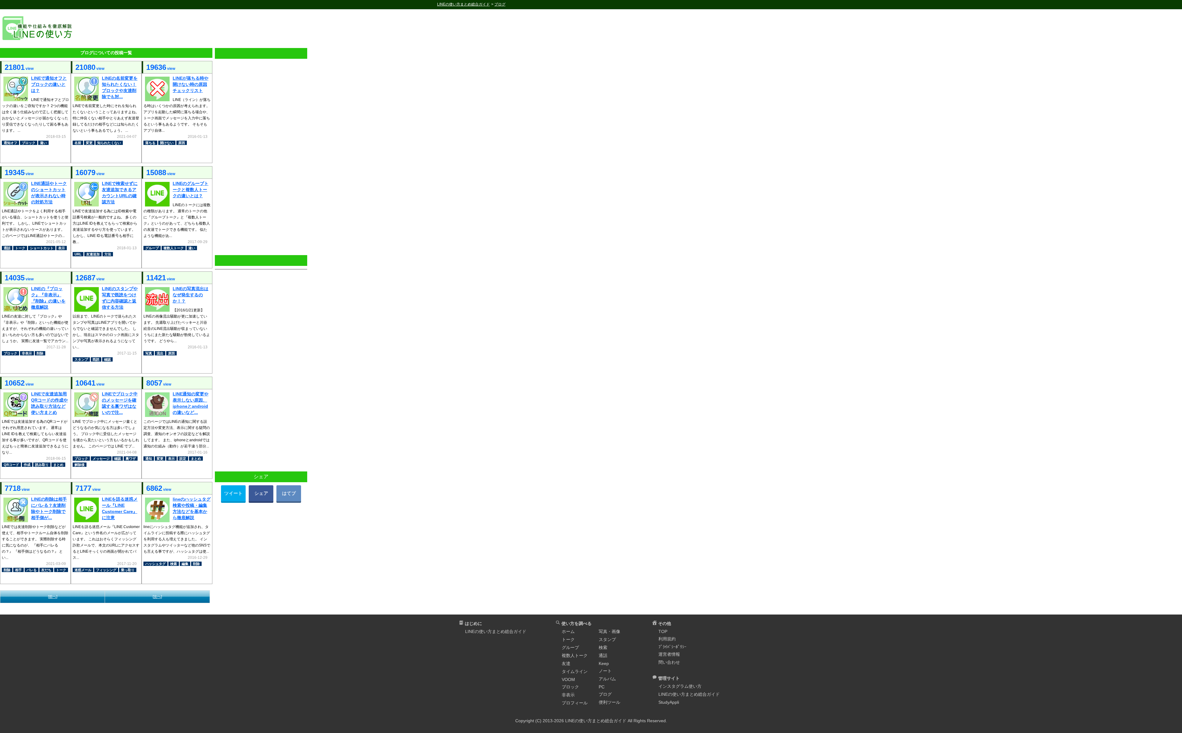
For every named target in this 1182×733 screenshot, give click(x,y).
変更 (89, 143)
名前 (77, 143)
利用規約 (667, 638)
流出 (160, 353)
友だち (46, 570)
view (19, 67)
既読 (96, 359)
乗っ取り (128, 570)
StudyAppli (668, 702)
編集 (185, 564)
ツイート (233, 493)
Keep (604, 663)
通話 (7, 248)
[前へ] (52, 597)
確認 (107, 359)
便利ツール (609, 702)
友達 (566, 663)
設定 (182, 458)
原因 (181, 143)
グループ (152, 248)
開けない (167, 143)
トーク (20, 248)
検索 (173, 564)
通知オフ (10, 143)
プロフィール (575, 702)
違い (43, 143)
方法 (107, 254)
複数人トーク (173, 248)
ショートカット (42, 248)
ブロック (28, 143)
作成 (27, 465)
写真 (148, 353)
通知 (148, 458)
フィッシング (106, 570)
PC (602, 686)
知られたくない (109, 143)
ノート (605, 670)
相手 (18, 570)
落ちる (150, 143)
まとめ (58, 465)
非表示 (27, 353)
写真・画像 (609, 631)
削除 (40, 353)
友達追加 (93, 254)
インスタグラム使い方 (680, 686)
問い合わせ (669, 662)
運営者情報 (669, 654)
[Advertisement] (631, 28)
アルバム (607, 678)
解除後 (79, 465)
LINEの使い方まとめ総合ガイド (495, 631)
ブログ (605, 694)
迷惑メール (82, 570)
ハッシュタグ (155, 564)
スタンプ (81, 359)
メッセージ (101, 458)
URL (78, 254)
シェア (261, 493)
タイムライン (575, 671)
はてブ (289, 493)
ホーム (568, 631)
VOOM (568, 679)
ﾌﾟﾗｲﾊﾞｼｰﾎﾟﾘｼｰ (672, 646)
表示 (61, 248)
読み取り (42, 465)
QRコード (11, 465)
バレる (31, 570)
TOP (662, 631)
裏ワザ (131, 458)
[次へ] (157, 597)
